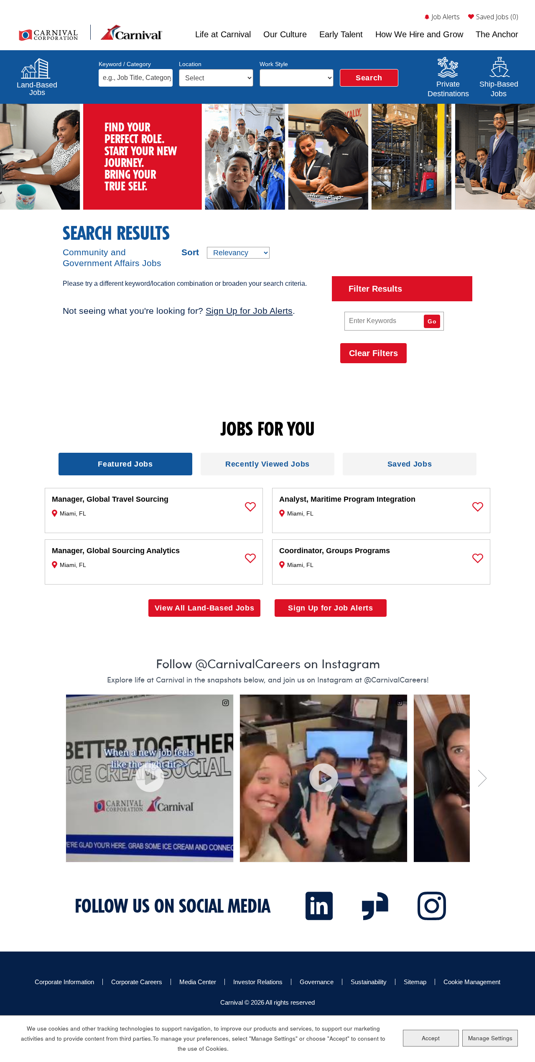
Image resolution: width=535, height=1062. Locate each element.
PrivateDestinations (448, 88)
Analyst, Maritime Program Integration (347, 506)
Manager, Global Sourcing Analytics (116, 557)
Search (369, 78)
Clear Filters (373, 353)
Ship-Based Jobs (498, 88)
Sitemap (415, 981)
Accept (431, 1038)
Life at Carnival (223, 34)
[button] (250, 507)
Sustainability (369, 981)
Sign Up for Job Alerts (249, 311)
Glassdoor (375, 906)
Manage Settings (490, 1038)
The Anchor (497, 34)
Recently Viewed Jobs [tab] (267, 464)
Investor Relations (258, 981)
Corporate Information (64, 981)
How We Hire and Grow (419, 34)
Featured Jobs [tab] (125, 464)
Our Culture (285, 34)
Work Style (274, 64)
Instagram (432, 906)
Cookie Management (471, 981)
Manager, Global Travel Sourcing (110, 506)
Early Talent (341, 34)
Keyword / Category (125, 64)
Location (190, 64)
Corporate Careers (136, 981)
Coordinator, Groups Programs (334, 557)
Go (432, 321)
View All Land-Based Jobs (204, 608)
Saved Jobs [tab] (409, 464)
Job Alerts (445, 17)
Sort (190, 252)
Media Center (197, 981)
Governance (317, 981)
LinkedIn (319, 906)
